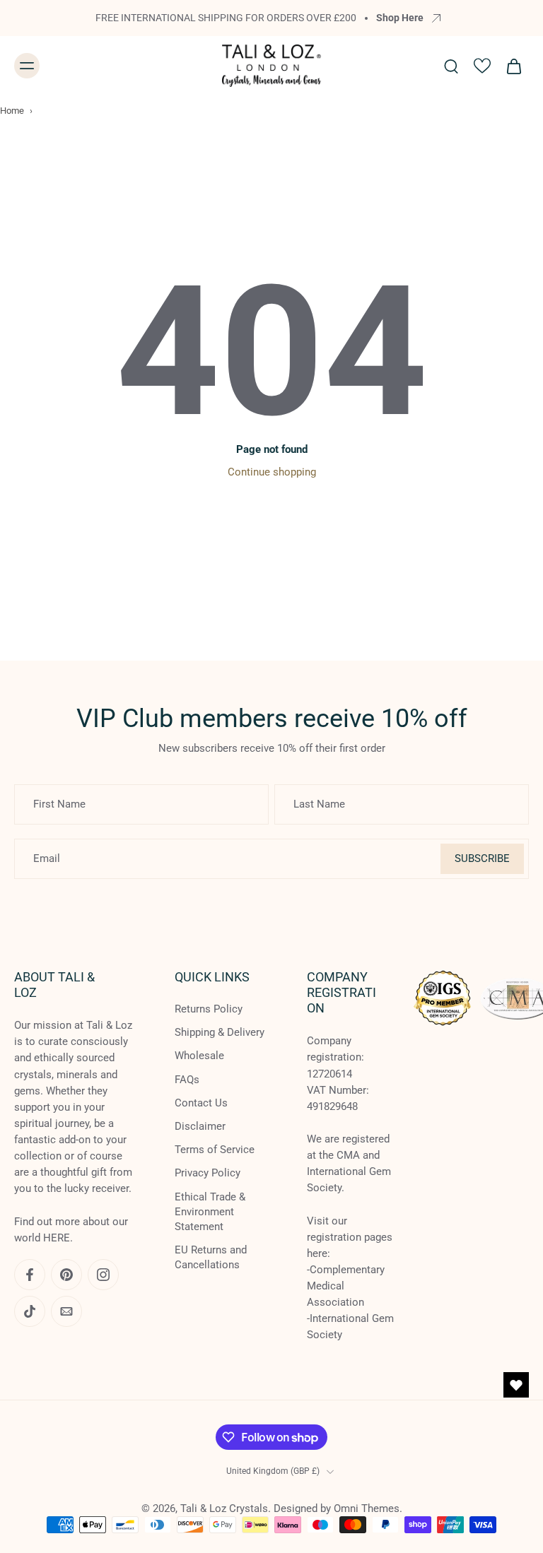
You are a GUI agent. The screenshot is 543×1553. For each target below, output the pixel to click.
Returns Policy (209, 1009)
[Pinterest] (66, 1274)
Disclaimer (200, 1126)
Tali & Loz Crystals (224, 1508)
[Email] (66, 1311)
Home (12, 110)
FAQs (187, 1079)
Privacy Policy (207, 1173)
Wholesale (199, 1056)
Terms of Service (215, 1150)
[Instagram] (103, 1274)
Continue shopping (272, 472)
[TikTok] (29, 1311)
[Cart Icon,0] (513, 66)
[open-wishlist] (516, 1385)
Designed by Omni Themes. (338, 1508)
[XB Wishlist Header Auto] (482, 65)
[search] (451, 66)
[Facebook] (29, 1274)
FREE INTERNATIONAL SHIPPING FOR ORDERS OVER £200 (225, 17)
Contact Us (201, 1103)
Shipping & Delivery (219, 1033)
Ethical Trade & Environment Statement (210, 1212)
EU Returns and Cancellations (211, 1257)
